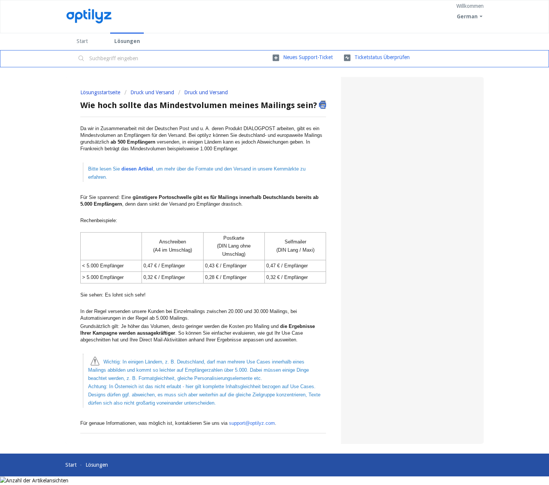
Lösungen (127, 41)
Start (82, 41)
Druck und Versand (152, 92)
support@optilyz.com (252, 423)
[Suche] (81, 58)
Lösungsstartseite (101, 92)
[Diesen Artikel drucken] (322, 105)
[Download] (261, 145)
